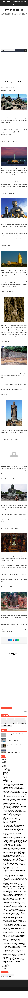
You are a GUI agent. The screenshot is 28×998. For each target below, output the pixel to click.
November (5, 770)
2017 (3, 766)
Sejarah (23, 721)
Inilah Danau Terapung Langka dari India (11, 961)
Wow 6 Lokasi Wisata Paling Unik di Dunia (11, 947)
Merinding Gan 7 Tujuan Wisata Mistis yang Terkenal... (14, 949)
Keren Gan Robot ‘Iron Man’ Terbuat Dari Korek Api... (14, 928)
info (16, 718)
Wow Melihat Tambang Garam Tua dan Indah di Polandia (15, 944)
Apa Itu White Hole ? (7, 836)
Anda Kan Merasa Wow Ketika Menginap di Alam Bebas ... (15, 943)
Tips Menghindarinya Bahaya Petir (10, 824)
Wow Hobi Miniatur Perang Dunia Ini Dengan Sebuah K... (14, 901)
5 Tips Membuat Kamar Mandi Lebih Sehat (12, 807)
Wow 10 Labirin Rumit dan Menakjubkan (11, 939)
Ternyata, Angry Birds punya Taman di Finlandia (13, 940)
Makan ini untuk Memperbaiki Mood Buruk (12, 804)
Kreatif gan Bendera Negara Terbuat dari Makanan (14, 913)
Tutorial (3, 725)
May (4, 779)
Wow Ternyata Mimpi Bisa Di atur (10, 818)
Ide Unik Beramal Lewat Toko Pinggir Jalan (12, 899)
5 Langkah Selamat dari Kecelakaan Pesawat (12, 830)
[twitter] (14, 4)
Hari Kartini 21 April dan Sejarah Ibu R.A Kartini (12, 849)
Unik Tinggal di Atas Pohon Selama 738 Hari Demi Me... (14, 866)
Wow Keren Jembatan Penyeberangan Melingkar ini (14, 907)
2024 (3, 761)
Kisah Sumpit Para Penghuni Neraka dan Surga (13, 862)
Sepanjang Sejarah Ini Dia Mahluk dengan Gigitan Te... (14, 784)
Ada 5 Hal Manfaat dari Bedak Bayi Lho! (11, 815)
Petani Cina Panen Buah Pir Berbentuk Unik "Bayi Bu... (14, 909)
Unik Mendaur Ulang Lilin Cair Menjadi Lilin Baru (13, 895)
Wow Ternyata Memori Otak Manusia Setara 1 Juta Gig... (15, 925)
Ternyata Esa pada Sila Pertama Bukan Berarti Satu (14, 890)
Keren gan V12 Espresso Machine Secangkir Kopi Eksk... (15, 905)
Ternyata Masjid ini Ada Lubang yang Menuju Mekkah (14, 946)
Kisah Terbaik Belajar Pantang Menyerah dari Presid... (14, 852)
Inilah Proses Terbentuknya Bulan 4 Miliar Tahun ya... (14, 837)
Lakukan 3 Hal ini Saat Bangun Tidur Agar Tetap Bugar (14, 799)
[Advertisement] (14, 33)
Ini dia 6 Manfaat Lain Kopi (8, 822)
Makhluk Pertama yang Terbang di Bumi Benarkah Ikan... (15, 788)
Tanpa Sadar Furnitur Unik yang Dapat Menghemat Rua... (15, 903)
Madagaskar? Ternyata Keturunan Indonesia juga (13, 785)
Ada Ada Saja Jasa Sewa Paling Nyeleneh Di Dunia (13, 936)
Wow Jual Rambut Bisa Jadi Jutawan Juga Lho (13, 842)
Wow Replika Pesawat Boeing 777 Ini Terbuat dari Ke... (14, 910)
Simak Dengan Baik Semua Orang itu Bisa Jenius (13, 892)
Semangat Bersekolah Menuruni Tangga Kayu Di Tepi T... (15, 841)
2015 (3, 966)
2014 (3, 968)
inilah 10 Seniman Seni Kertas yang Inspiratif (12, 858)
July (4, 776)
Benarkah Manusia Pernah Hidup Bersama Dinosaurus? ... (15, 792)
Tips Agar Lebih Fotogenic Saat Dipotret (11, 826)
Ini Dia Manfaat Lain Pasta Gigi (9, 821)
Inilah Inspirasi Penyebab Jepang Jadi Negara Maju (14, 848)
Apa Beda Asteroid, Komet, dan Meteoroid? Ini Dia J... (14, 781)
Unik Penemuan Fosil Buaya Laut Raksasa (12, 924)
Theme (11, 989)
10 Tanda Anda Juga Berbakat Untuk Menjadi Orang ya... (15, 868)
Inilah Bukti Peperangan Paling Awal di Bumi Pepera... (14, 931)
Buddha (9, 117)
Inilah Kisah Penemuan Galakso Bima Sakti (12, 783)
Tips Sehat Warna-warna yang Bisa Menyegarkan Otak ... (15, 806)
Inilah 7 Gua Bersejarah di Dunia (9, 957)
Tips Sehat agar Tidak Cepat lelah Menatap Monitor (14, 808)
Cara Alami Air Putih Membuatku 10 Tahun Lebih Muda (14, 864)
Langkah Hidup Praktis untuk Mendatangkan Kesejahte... (15, 891)
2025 (3, 759)
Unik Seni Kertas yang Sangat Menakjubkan (12, 845)
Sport (9, 723)
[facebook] (11, 4)
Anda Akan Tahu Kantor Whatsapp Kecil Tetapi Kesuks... (15, 896)
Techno (15, 723)
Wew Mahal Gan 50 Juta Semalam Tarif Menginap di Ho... (15, 942)
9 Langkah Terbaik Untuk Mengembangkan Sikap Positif (15, 878)
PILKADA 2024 (11, 721)
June (4, 777)
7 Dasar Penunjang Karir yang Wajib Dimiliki (12, 844)
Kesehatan (22, 718)
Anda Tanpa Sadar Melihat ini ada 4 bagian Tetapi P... (14, 898)
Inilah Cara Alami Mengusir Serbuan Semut (12, 814)
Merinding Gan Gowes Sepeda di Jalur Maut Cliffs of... (14, 950)
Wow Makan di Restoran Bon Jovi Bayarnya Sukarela (14, 851)
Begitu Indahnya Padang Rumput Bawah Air (12, 958)
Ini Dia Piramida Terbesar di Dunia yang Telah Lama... (14, 791)
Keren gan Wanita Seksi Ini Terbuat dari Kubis (12, 917)
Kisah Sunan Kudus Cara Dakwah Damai (11, 855)
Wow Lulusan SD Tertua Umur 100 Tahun (11, 847)
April (4, 780)
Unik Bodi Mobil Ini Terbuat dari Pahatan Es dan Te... (14, 902)
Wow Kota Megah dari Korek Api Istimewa (12, 916)
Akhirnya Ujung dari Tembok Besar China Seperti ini (14, 955)
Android (3, 718)
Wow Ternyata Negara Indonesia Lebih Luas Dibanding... (15, 929)
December (5, 769)
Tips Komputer (22, 723)
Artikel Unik (10, 718)
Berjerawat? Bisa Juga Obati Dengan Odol (12, 817)
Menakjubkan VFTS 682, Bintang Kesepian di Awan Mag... (15, 832)
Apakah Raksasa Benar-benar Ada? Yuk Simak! (13, 790)
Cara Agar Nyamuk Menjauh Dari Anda (11, 803)
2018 (3, 765)
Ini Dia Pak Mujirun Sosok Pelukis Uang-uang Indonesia (14, 933)
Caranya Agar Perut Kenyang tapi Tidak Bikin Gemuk (14, 796)
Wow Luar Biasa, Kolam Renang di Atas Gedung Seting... (15, 938)
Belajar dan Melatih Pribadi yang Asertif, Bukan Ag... (14, 860)
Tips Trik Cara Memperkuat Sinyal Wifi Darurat (13, 819)
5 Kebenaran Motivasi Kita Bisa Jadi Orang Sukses (13, 875)
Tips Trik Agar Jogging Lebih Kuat (10, 813)
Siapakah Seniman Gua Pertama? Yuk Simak (12, 787)
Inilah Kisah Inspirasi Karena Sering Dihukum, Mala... (14, 856)
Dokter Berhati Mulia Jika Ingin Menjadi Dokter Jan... (14, 874)
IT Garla (14, 10)
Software (3, 723)
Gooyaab (21, 989)
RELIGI (17, 721)
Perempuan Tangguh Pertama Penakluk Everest (13, 888)
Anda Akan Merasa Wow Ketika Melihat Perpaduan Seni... (15, 912)
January (5, 965)
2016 (3, 768)
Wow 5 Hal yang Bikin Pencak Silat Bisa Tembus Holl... (14, 932)
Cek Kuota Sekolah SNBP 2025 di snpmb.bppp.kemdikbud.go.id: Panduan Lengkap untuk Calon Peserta (17, 751)
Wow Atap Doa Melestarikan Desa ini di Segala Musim (14, 954)
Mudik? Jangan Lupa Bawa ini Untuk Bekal (12, 810)
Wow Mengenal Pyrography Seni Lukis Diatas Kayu (13, 920)
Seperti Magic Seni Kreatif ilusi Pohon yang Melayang (14, 906)
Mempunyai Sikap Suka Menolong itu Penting (12, 863)
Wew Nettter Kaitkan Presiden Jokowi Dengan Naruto (14, 921)
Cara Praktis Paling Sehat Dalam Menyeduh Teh (13, 829)
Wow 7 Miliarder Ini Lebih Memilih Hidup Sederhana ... (14, 882)
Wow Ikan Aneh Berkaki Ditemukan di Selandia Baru (14, 927)
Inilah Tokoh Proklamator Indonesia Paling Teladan (13, 884)
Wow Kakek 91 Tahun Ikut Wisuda (10, 883)
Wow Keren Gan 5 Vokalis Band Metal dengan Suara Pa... (15, 935)
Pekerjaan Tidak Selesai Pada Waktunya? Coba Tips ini (14, 811)
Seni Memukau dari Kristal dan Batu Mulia (12, 914)
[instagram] (16, 4)
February (5, 964)
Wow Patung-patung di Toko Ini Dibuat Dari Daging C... (14, 894)
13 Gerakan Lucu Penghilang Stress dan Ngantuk (13, 797)
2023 (3, 762)
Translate (10, 976)
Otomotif (3, 721)
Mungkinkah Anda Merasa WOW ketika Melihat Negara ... (15, 953)
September (5, 773)
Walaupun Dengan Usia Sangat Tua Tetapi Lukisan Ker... (15, 859)
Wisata (15, 87)
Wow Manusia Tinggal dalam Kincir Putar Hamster (13, 918)
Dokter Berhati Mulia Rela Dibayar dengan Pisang (13, 876)
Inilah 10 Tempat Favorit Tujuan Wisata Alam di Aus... (14, 959)
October (5, 772)
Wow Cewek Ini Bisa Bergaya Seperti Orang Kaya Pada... (15, 922)
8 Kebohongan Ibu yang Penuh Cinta (10, 872)
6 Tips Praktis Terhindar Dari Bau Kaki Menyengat (13, 825)
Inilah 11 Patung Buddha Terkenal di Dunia (12, 951)
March (4, 962)
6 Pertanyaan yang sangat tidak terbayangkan (13, 838)
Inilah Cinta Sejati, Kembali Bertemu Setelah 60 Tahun (14, 853)
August (5, 774)
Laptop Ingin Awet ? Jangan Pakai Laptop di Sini (13, 800)
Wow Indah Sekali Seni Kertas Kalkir (10, 867)
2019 (3, 763)
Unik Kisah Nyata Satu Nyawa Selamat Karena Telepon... (15, 840)
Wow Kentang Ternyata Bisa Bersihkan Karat (12, 802)
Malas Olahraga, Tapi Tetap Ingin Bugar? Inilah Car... (14, 828)
